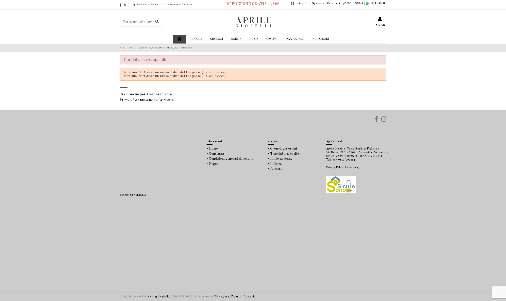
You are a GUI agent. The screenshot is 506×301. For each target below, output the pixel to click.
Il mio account (281, 158)
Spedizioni (318, 3)
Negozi (214, 164)
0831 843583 (377, 3)
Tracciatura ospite (284, 153)
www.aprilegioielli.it (159, 296)
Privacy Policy (334, 167)
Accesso (276, 168)
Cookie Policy (352, 167)
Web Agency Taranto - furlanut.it (235, 296)
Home (213, 148)
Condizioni (333, 3)
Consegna (216, 153)
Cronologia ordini (283, 148)
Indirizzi (276, 164)
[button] (236, 39)
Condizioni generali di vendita (231, 158)
